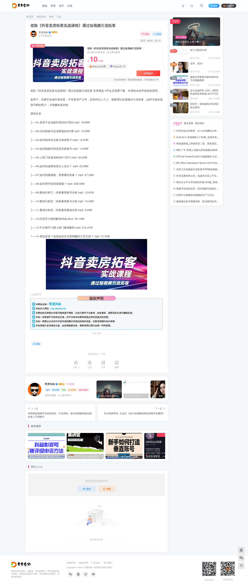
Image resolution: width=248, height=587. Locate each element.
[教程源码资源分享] (21, 564)
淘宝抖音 (41, 16)
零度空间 (100, 567)
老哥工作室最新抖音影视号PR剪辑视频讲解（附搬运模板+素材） (210, 169)
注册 (108, 488)
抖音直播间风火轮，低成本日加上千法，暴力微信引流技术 (207, 175)
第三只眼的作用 (198, 50)
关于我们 (108, 562)
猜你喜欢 (199, 123)
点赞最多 (177, 123)
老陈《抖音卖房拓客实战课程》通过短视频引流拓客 (73, 25)
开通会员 (230, 5)
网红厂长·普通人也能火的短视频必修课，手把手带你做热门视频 (209, 150)
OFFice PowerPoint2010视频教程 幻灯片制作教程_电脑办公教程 (210, 156)
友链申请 (71, 562)
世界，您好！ (197, 63)
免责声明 (83, 562)
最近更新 (188, 123)
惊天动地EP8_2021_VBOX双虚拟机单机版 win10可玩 (204, 92)
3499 (56, 389)
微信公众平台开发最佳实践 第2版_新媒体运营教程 (202, 182)
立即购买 (148, 73)
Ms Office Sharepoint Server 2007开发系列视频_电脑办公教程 (209, 162)
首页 (30, 16)
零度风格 (43, 32)
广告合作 (95, 562)
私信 (158, 34)
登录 (88, 488)
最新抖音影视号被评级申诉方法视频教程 (204, 78)
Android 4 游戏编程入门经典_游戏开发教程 (199, 137)
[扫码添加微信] (241, 558)
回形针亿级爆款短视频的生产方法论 (195, 195)
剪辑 (51, 16)
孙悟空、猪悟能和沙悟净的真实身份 (204, 105)
